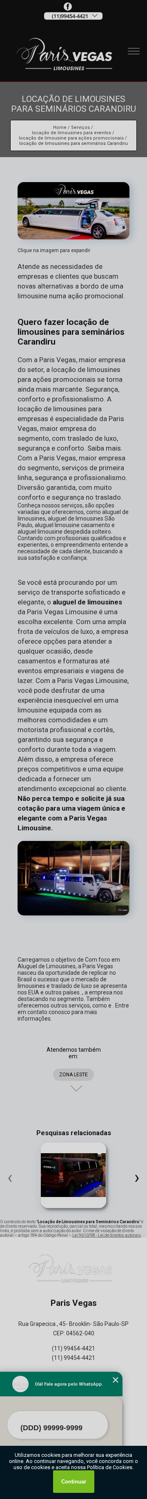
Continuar (73, 1482)
